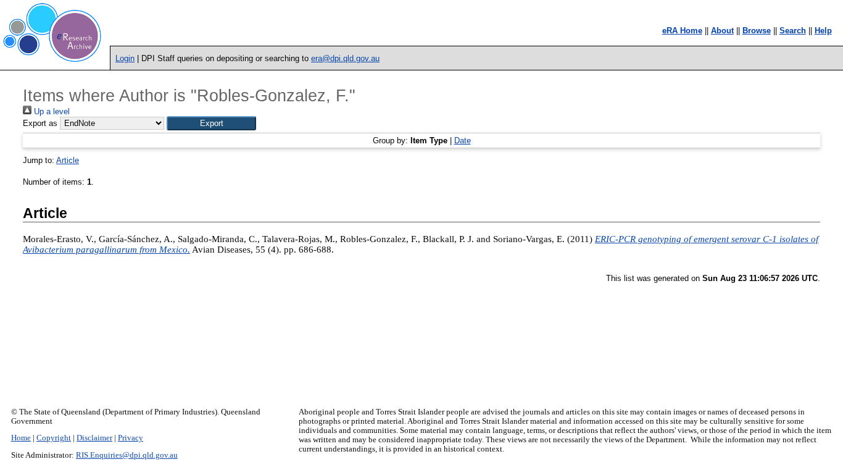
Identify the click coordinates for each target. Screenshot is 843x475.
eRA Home (682, 30)
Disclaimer (94, 438)
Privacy (130, 438)
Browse (756, 30)
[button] (211, 123)
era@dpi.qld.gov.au (345, 58)
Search (792, 30)
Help (823, 30)
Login (125, 58)
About (722, 30)
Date (462, 140)
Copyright (53, 438)
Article (67, 160)
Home (21, 438)
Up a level (50, 111)
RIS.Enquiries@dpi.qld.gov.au (127, 455)
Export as (40, 123)
